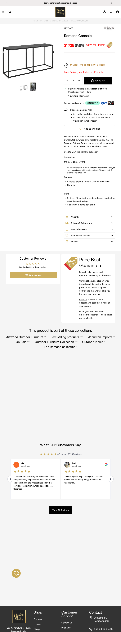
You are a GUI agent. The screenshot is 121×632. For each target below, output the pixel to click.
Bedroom (38, 619)
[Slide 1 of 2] (23, 87)
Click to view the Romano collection (81, 152)
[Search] (9, 12)
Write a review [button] (33, 275)
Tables (64, 21)
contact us (82, 110)
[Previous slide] (3, 52)
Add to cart (100, 80)
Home (36, 21)
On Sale (44, 21)
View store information (78, 96)
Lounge (37, 624)
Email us (83, 299)
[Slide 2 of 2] (33, 87)
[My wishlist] (111, 12)
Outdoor (55, 21)
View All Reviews (60, 510)
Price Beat (66, 627)
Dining (37, 629)
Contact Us (66, 622)
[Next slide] (53, 52)
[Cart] (117, 12)
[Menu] (3, 11)
